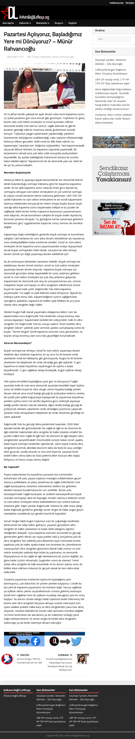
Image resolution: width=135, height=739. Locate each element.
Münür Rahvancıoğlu (63, 56)
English (73, 23)
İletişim (130, 2)
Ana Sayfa (8, 23)
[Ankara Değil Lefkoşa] (24, 17)
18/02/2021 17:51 (15, 56)
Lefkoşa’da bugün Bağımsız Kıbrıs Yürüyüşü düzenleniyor (50, 708)
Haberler (25, 23)
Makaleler (42, 23)
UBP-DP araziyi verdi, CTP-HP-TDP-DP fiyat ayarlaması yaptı (51, 721)
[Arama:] (114, 39)
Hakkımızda (117, 2)
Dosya (59, 23)
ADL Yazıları (33, 56)
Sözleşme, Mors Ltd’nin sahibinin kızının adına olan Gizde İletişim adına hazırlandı (113, 118)
